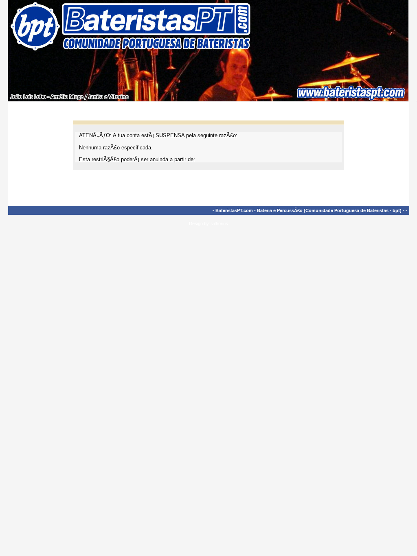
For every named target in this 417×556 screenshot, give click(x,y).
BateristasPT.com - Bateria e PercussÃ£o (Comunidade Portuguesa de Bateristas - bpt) (308, 210)
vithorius (219, 223)
